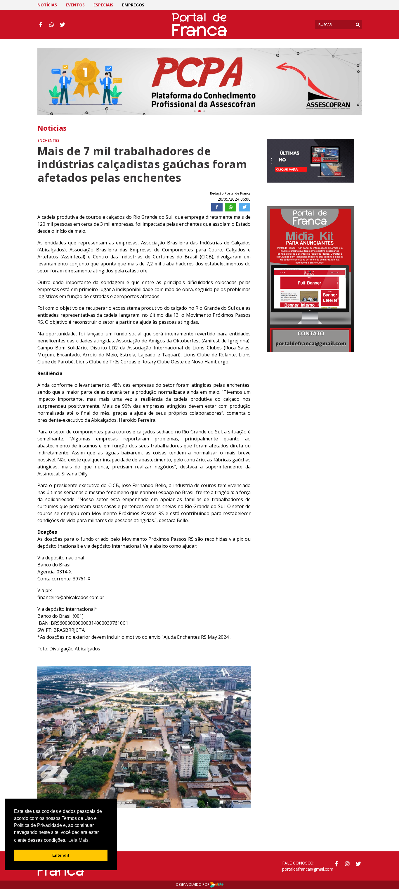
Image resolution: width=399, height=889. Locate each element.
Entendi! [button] (60, 855)
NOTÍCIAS (47, 5)
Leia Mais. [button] (79, 840)
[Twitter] (244, 207)
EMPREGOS (133, 5)
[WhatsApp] (230, 207)
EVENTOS (75, 5)
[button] (49, 737)
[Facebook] (217, 207)
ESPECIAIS (103, 5)
